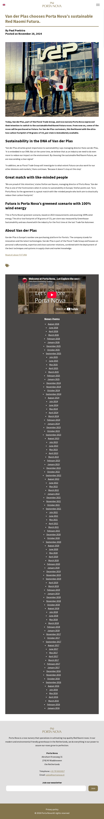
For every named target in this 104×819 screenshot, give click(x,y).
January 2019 (54, 593)
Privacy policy (52, 809)
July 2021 (53, 512)
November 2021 (53, 501)
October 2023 (53, 431)
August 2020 (53, 545)
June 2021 (53, 516)
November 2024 (53, 386)
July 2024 (53, 401)
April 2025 (53, 368)
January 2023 (54, 464)
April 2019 (53, 582)
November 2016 (53, 674)
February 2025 (53, 375)
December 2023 (53, 427)
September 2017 (53, 641)
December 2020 (53, 534)
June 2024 (53, 405)
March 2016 (53, 700)
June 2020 (53, 549)
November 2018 (53, 601)
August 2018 (53, 608)
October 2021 (53, 505)
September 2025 (53, 353)
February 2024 (53, 420)
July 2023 (53, 442)
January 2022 (54, 493)
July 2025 (53, 357)
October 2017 (53, 638)
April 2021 (53, 523)
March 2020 (53, 560)
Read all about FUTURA (16, 254)
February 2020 (53, 564)
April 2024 (53, 412)
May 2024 (53, 409)
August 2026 (53, 324)
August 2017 (53, 645)
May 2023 (53, 449)
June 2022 (53, 482)
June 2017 (53, 649)
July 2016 (53, 689)
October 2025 (53, 349)
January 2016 (54, 708)
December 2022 (53, 468)
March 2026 (53, 335)
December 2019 (53, 571)
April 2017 (53, 656)
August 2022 (53, 479)
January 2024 (54, 423)
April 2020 (53, 556)
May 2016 (53, 693)
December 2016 (53, 671)
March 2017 (53, 660)
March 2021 (53, 527)
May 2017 (53, 652)
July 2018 (53, 612)
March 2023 (53, 456)
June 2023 (53, 445)
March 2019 (53, 586)
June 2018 (53, 615)
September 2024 (53, 394)
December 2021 (53, 497)
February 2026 (53, 338)
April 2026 (53, 331)
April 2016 (53, 697)
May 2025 (53, 364)
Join (93, 788)
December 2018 (53, 597)
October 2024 (53, 390)
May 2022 (53, 486)
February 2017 (53, 663)
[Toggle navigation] (98, 5)
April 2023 (53, 453)
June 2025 (53, 360)
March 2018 (53, 623)
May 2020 (53, 553)
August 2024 (53, 397)
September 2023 (53, 434)
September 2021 (53, 508)
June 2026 (53, 327)
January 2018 (54, 630)
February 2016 (53, 704)
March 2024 (53, 416)
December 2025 (53, 346)
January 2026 (54, 342)
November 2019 (53, 575)
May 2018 (53, 619)
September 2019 (53, 578)
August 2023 (53, 438)
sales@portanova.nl (55, 774)
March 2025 (53, 372)
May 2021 (53, 519)
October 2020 (53, 538)
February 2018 (53, 626)
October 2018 (53, 604)
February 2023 (53, 460)
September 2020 (53, 542)
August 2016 (53, 686)
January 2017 (54, 667)
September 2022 (53, 475)
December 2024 (53, 383)
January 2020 (54, 567)
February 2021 (53, 530)
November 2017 (53, 634)
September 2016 (53, 682)
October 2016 (53, 678)
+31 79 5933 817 (57, 771)
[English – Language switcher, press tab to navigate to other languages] (3, 4)
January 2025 (54, 379)
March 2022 (53, 490)
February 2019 (53, 590)
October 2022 (53, 471)
